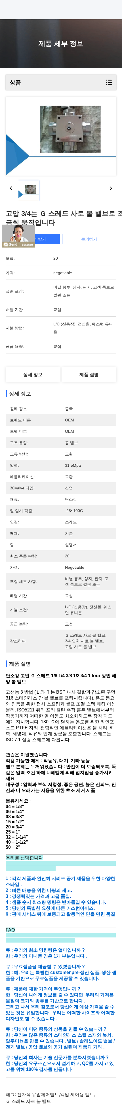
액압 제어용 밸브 (77, 1094)
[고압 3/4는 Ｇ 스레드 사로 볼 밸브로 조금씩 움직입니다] (61, 136)
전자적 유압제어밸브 (38, 1094)
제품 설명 (89, 374)
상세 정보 (33, 374)
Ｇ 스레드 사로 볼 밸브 (28, 1101)
